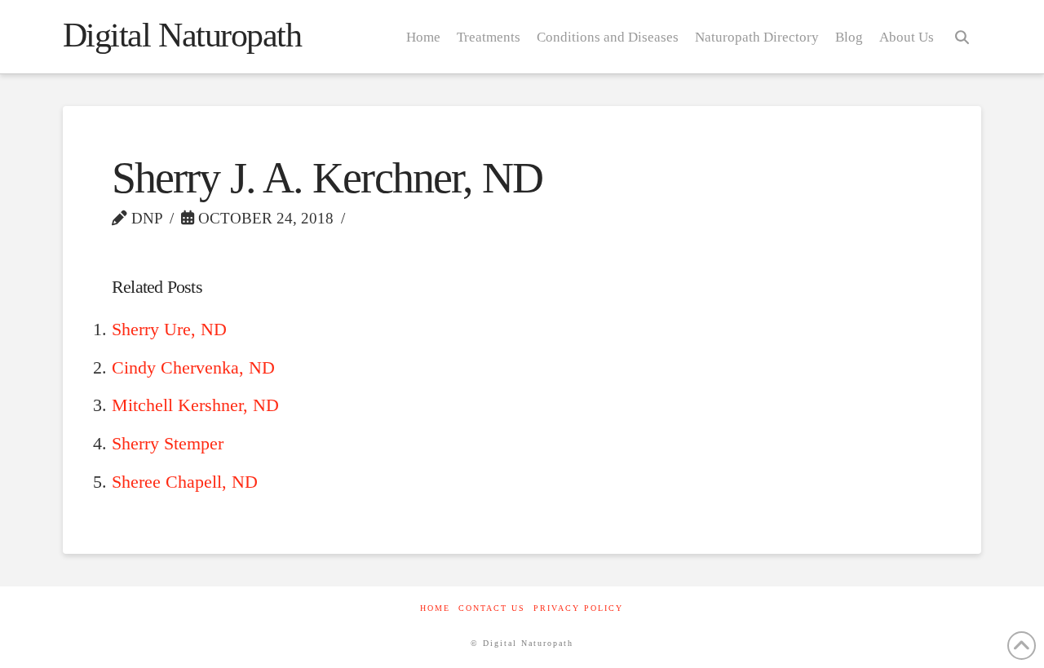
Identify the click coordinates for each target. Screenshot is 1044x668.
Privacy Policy (578, 608)
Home (435, 608)
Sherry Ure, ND (169, 329)
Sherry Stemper (167, 443)
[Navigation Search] (961, 36)
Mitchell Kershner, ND (195, 405)
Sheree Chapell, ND (185, 482)
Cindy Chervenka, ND (193, 368)
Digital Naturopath (182, 35)
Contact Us (491, 608)
